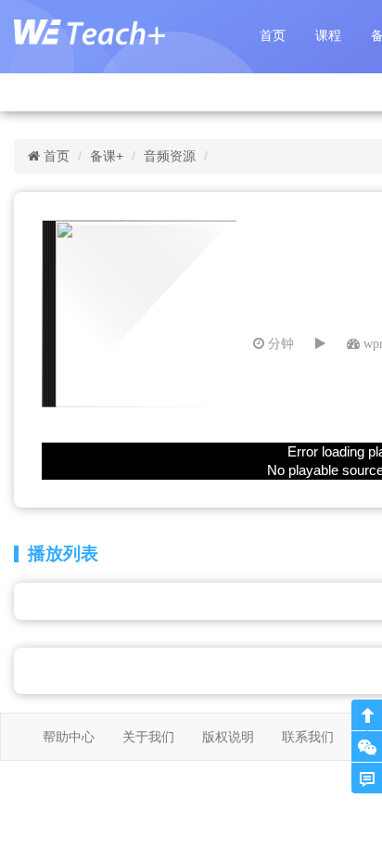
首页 (273, 35)
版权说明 (228, 736)
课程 (328, 35)
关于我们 (148, 736)
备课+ (106, 155)
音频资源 (170, 155)
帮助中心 (69, 736)
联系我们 (308, 736)
